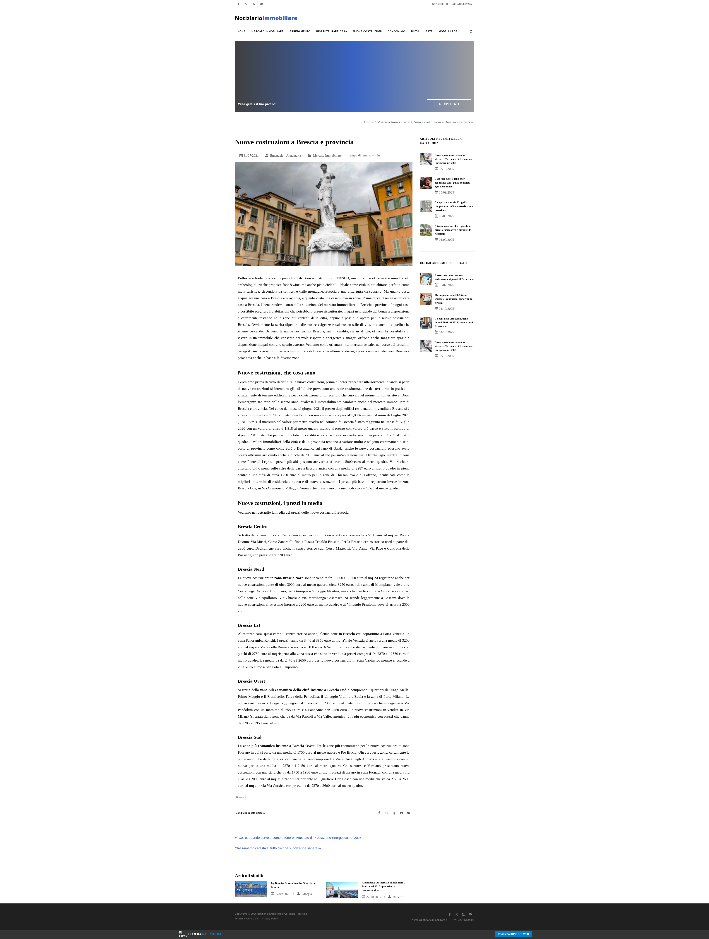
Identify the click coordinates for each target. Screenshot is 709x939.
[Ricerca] (471, 31)
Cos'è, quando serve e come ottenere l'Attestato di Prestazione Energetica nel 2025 (453, 159)
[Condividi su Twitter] (394, 813)
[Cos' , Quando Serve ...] (426, 159)
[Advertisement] (354, 71)
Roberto (397, 897)
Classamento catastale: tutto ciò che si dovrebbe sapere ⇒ (278, 848)
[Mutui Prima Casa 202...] (426, 299)
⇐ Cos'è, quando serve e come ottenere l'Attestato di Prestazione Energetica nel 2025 (298, 838)
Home (368, 122)
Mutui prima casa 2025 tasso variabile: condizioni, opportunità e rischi (453, 299)
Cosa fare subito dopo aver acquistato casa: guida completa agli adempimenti (452, 182)
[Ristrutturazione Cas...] (426, 279)
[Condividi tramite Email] (408, 813)
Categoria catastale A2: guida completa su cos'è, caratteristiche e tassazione (454, 206)
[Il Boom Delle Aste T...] (426, 323)
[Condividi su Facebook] (379, 813)
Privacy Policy (270, 918)
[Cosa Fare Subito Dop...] (426, 183)
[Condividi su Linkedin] (401, 813)
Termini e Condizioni (246, 918)
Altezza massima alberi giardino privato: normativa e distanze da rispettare (453, 230)
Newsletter (440, 4)
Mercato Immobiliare (393, 122)
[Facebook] (238, 4)
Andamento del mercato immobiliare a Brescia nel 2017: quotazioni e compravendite (383, 886)
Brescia (240, 797)
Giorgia (306, 894)
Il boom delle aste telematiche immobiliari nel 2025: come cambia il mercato (454, 322)
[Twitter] (246, 4)
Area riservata (462, 4)
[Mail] (261, 4)
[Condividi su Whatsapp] (386, 813)
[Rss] (253, 4)
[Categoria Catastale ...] (426, 206)
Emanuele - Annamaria (285, 155)
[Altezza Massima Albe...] (426, 230)
